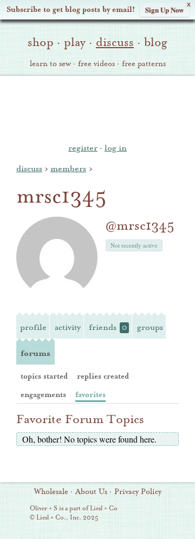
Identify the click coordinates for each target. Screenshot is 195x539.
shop (41, 42)
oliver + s (98, 107)
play (75, 42)
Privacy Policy (137, 492)
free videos (96, 64)
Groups (150, 327)
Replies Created (103, 376)
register (83, 147)
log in (116, 147)
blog (155, 42)
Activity (68, 327)
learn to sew (50, 64)
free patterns (144, 64)
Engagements (43, 394)
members (68, 168)
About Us (91, 492)
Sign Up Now (164, 9)
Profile (33, 327)
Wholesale (51, 492)
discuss (115, 42)
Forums (35, 353)
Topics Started (44, 376)
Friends (108, 327)
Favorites (90, 394)
